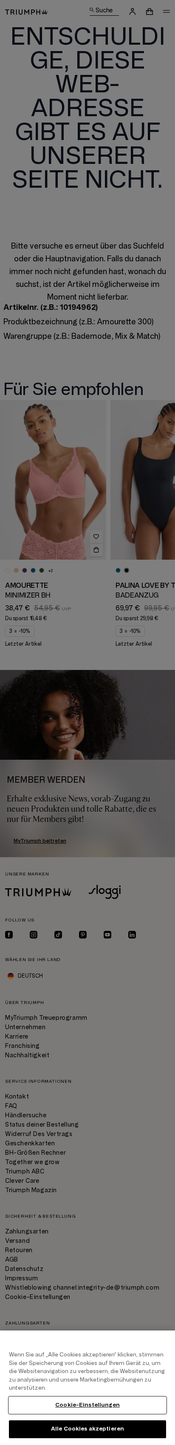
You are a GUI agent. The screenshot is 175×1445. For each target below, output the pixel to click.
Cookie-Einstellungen (87, 1405)
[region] (87, 1388)
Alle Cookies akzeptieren (87, 1429)
